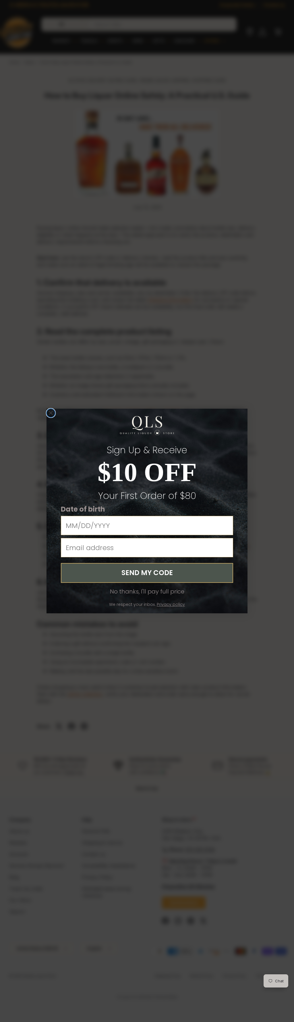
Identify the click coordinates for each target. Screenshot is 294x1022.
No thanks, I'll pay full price (147, 591)
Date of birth (83, 509)
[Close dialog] (51, 413)
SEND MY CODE (147, 572)
